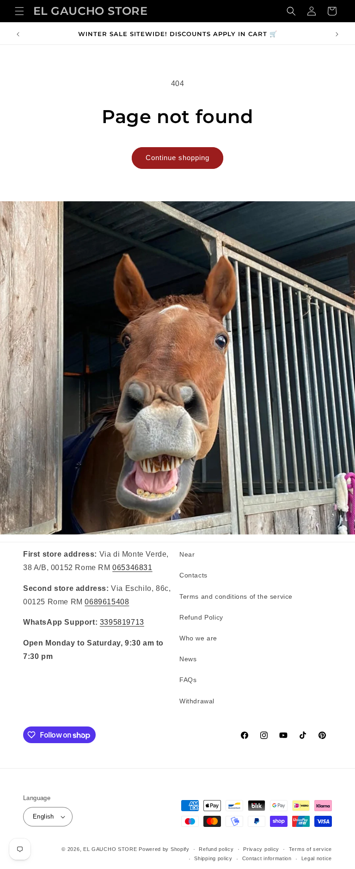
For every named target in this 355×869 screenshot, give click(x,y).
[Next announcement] (337, 34)
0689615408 (107, 602)
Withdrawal (196, 701)
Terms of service (310, 849)
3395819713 (122, 622)
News (187, 659)
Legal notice (316, 858)
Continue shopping (177, 157)
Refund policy (216, 849)
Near (187, 554)
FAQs (187, 679)
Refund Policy (201, 617)
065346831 (132, 567)
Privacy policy (261, 849)
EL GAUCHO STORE (110, 849)
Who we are (198, 638)
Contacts (193, 575)
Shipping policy (213, 858)
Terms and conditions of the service (236, 596)
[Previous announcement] (18, 34)
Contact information (267, 858)
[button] (19, 11)
